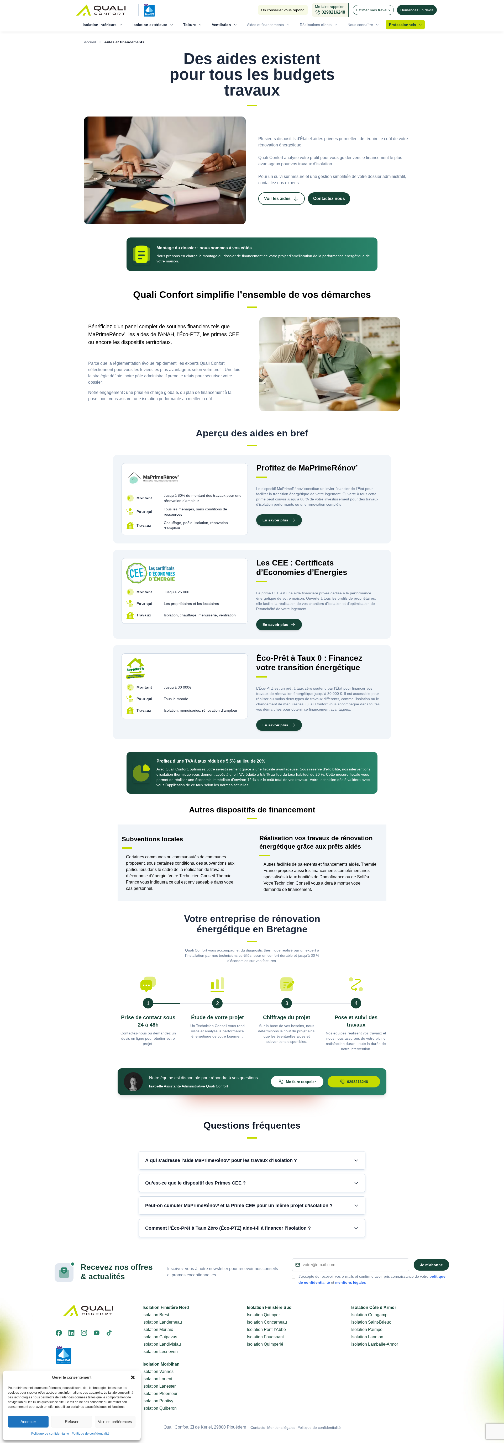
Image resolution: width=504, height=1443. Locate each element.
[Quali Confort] (103, 10)
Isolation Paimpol (367, 1329)
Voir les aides (277, 198)
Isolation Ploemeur (160, 1393)
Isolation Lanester (159, 1386)
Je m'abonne (431, 1265)
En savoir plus (275, 520)
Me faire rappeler (301, 1082)
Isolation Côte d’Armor (373, 1307)
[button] (132, 1377)
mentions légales (350, 1282)
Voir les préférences (115, 1421)
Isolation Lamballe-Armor (374, 1344)
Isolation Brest (156, 1315)
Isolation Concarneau (267, 1322)
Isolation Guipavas (160, 1337)
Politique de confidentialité (50, 1433)
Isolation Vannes (158, 1371)
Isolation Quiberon (160, 1408)
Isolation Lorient (157, 1379)
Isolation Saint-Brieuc (371, 1322)
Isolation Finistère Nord (166, 1307)
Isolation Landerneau (162, 1322)
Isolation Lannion (367, 1337)
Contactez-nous (329, 198)
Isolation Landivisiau (162, 1344)
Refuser (71, 1421)
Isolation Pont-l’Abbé (266, 1329)
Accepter (28, 1421)
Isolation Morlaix (158, 1329)
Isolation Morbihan (161, 1364)
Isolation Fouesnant (265, 1337)
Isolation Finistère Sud (269, 1307)
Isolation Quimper (263, 1315)
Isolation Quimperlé (265, 1344)
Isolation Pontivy (158, 1401)
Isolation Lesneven (160, 1351)
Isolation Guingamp (369, 1315)
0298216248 (357, 1082)
